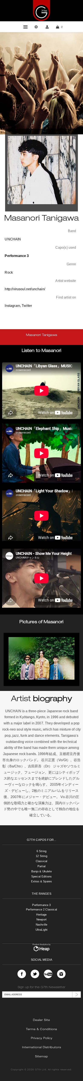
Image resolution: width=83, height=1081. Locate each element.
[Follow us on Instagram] (61, 974)
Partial (41, 866)
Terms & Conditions (41, 1029)
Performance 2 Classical (41, 909)
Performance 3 (41, 905)
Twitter (27, 305)
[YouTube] (48, 974)
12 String (41, 856)
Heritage (41, 914)
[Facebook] (21, 974)
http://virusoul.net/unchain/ (25, 289)
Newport (41, 919)
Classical (41, 861)
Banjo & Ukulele (41, 871)
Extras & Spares (41, 881)
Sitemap (41, 1056)
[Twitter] (35, 974)
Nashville (41, 924)
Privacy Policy (41, 1038)
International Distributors (41, 1047)
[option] (41, 659)
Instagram (12, 305)
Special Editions (41, 876)
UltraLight (42, 929)
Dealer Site (41, 1020)
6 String (41, 851)
